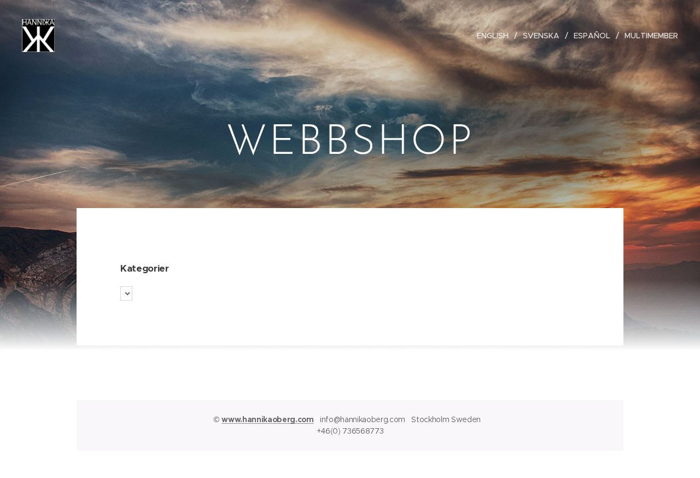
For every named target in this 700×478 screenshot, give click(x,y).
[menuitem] (495, 35)
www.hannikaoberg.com (267, 419)
